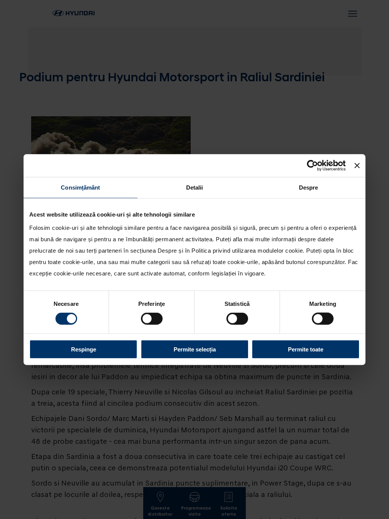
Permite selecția (195, 349)
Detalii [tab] (194, 187)
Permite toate (305, 349)
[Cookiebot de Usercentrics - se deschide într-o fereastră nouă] (312, 165)
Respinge (83, 349)
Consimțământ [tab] (80, 187)
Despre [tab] (308, 187)
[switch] (152, 319)
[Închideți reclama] (357, 165)
